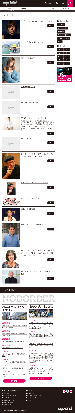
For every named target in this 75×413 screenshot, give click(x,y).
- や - (66, 60)
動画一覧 (29, 391)
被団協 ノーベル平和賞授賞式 (12, 368)
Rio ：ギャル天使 (28, 58)
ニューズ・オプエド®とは (11, 391)
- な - (59, 56)
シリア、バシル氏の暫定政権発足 (14, 362)
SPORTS (66, 8)
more (14, 381)
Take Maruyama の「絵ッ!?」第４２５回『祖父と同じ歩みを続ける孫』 (41, 345)
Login (49, 3)
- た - (66, 53)
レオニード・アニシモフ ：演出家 (34, 183)
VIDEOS (23, 8)
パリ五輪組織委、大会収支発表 (13, 341)
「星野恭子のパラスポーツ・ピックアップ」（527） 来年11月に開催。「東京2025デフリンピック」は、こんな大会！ (41, 325)
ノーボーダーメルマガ (33, 400)
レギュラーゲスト (63, 35)
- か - (66, 49)
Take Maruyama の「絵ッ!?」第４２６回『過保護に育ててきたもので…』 (41, 335)
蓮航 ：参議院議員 (28, 209)
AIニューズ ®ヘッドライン (34, 395)
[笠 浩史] (11, 107)
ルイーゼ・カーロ (28, 138)
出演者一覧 (30, 393)
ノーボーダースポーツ (33, 398)
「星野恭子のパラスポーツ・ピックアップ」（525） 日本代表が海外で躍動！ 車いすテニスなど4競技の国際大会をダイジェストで (41, 370)
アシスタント (62, 28)
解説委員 (61, 31)
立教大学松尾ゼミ (28, 87)
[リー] (11, 47)
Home (4, 11)
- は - (66, 56)
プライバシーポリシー (10, 395)
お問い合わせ (7, 405)
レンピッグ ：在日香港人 (31, 198)
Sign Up (61, 3)
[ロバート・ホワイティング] (11, 277)
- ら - (59, 63)
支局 (67, 38)
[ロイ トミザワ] (11, 235)
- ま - (59, 60)
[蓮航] (11, 214)
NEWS (51, 8)
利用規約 (6, 398)
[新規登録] (65, 74)
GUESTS (38, 8)
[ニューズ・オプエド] (9, 3)
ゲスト (51, 25)
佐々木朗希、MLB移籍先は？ (12, 348)
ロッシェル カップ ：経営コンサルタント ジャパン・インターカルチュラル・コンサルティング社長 (38, 252)
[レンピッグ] (11, 201)
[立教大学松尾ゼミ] (11, 92)
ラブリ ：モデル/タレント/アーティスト (36, 21)
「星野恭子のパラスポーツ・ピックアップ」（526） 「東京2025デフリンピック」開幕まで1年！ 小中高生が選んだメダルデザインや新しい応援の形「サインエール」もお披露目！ (41, 358)
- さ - (59, 53)
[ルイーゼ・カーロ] (11, 143)
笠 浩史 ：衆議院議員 (29, 102)
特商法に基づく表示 (9, 400)
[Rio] (11, 70)
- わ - (66, 63)
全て (59, 41)
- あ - (59, 49)
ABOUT (9, 8)
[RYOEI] (11, 123)
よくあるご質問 (8, 402)
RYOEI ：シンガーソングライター (34, 118)
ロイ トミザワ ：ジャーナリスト (34, 224)
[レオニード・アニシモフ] (11, 166)
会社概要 (6, 393)
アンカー (61, 24)
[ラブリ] (11, 29)
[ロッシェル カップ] (11, 258)
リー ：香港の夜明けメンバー (32, 42)
